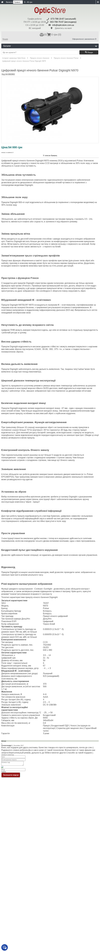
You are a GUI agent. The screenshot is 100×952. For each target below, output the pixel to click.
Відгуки (3, 741)
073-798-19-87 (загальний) (63, 19)
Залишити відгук (11, 775)
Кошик (5, 39)
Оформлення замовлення (83, 39)
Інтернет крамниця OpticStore (13, 58)
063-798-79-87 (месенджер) (63, 22)
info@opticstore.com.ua (63, 25)
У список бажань (50, 155)
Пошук (90, 52)
